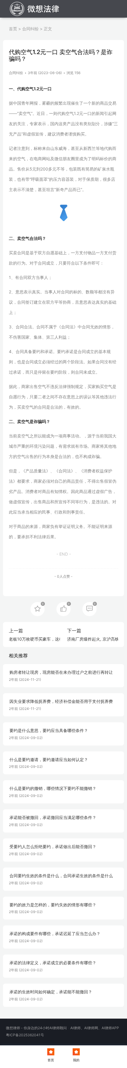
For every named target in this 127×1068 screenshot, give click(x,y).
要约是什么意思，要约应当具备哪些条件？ (48, 730)
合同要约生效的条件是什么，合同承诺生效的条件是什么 (61, 875)
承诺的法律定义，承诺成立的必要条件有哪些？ (52, 962)
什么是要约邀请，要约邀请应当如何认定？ (48, 759)
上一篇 (16, 631)
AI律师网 (91, 1028)
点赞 (63, 608)
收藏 (37, 608)
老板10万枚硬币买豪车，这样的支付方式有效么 (52, 638)
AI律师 (75, 1028)
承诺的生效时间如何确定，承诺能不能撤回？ (50, 992)
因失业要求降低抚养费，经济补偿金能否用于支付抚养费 (61, 701)
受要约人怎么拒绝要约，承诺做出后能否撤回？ (52, 846)
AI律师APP (110, 1028)
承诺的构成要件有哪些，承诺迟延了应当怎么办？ (54, 933)
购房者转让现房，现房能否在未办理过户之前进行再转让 (61, 672)
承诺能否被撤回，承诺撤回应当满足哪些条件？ (52, 817)
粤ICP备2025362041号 (25, 1035)
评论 (89, 608)
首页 (13, 28)
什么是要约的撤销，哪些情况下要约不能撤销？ (52, 788)
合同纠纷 (30, 28)
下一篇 (74, 631)
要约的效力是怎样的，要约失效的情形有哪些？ (52, 904)
